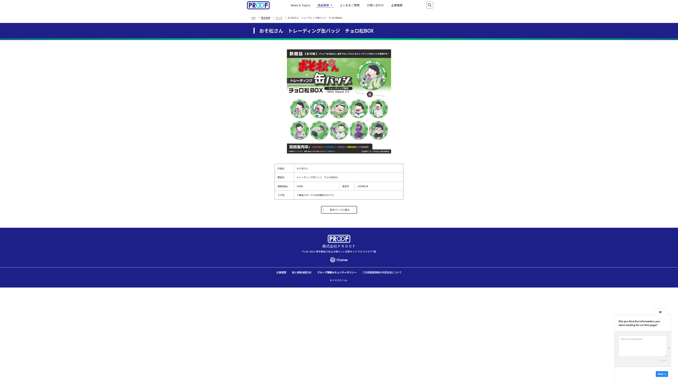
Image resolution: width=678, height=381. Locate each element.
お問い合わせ (375, 5)
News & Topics (300, 5)
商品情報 (323, 5)
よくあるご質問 (349, 5)
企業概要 (397, 5)
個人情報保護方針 (302, 272)
